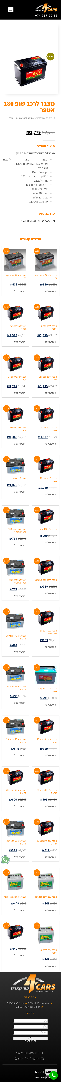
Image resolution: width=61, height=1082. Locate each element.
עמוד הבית (50, 117)
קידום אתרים (40, 1077)
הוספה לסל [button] (50, 291)
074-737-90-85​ (46, 15)
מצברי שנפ (39, 117)
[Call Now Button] (53, 1075)
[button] (10, 9)
